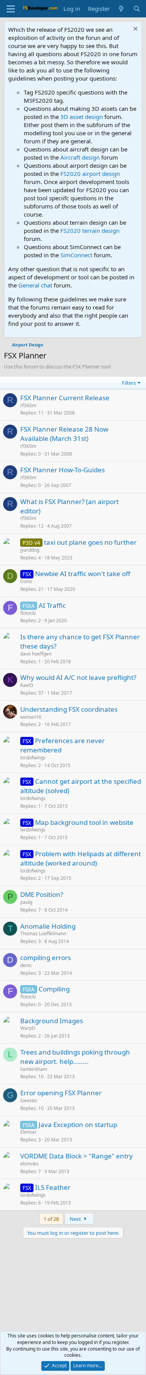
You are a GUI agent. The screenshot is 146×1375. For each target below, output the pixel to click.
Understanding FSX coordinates (69, 709)
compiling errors (45, 957)
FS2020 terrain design (90, 230)
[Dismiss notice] (134, 30)
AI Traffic (52, 605)
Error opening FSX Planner (61, 1092)
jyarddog (29, 550)
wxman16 (30, 717)
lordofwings (33, 757)
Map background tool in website (84, 822)
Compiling (54, 988)
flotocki (28, 613)
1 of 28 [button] (51, 1218)
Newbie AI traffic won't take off (82, 573)
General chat (35, 285)
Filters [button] (129, 382)
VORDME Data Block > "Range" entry (76, 1155)
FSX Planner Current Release (64, 397)
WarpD (27, 1028)
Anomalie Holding (48, 926)
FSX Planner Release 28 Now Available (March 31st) (64, 434)
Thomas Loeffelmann (43, 933)
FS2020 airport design (90, 173)
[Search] (136, 9)
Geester (29, 1100)
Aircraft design (80, 157)
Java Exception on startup (78, 1124)
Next (76, 1218)
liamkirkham (33, 1069)
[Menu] (11, 9)
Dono (26, 581)
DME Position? (41, 894)
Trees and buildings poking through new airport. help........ (75, 1057)
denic (26, 965)
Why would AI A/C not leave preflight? (78, 677)
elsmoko (29, 1163)
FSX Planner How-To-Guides (62, 469)
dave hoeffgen (35, 654)
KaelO (26, 685)
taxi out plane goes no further (90, 542)
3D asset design (81, 116)
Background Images (51, 1020)
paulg (26, 902)
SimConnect (76, 255)
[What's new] (121, 9)
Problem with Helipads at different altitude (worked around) (80, 858)
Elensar (28, 1132)
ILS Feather (52, 1187)
